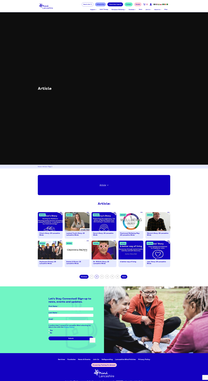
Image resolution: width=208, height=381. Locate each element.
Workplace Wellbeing (117, 9)
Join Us (147, 9)
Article (45, 166)
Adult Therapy (104, 9)
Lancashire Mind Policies (125, 359)
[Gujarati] (159, 4)
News (140, 9)
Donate (138, 4)
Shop (165, 9)
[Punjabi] (163, 4)
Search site (86, 4)
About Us (157, 9)
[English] (156, 4)
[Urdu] (167, 4)
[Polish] (161, 4)
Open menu (135, 9)
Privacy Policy (144, 359)
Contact (128, 4)
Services (61, 359)
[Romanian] (165, 4)
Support (92, 9)
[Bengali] (154, 4)
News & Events (84, 359)
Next (124, 277)
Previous (84, 277)
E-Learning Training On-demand (104, 365)
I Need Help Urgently (115, 4)
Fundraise (131, 9)
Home (39, 166)
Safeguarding (100, 4)
